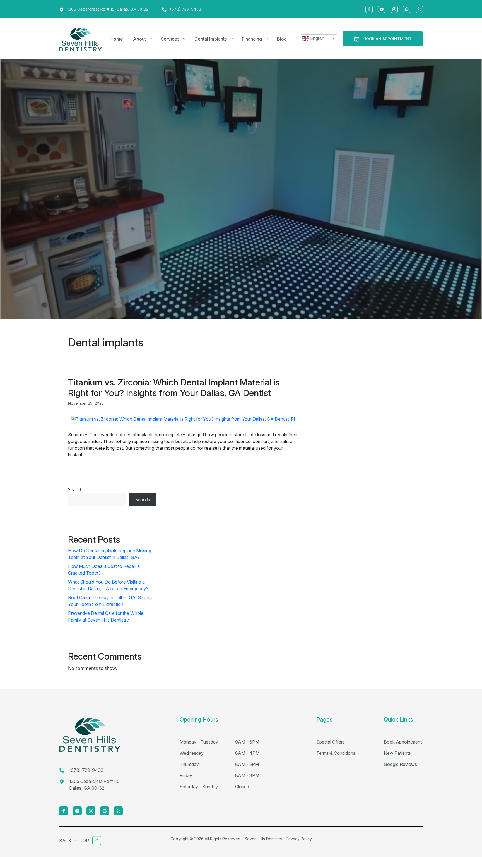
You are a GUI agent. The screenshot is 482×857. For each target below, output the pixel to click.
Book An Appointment (387, 38)
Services (170, 39)
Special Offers (330, 742)
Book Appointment (403, 742)
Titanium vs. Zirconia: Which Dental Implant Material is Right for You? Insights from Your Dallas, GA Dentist (174, 387)
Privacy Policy (299, 838)
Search (75, 489)
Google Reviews (400, 764)
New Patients (397, 753)
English (316, 38)
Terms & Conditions (335, 753)
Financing (252, 39)
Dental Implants (210, 39)
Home (116, 39)
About (139, 39)
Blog (282, 39)
